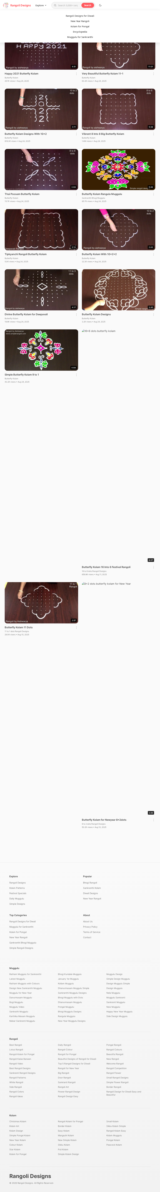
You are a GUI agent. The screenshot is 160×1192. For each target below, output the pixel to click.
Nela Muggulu (113, 993)
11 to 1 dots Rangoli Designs (17, 631)
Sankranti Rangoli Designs (22, 1073)
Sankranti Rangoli (66, 1082)
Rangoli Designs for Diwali (80, 15)
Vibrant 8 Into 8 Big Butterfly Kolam (103, 133)
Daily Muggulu (16, 898)
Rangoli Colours (114, 1049)
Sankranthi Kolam (92, 888)
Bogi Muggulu (16, 1002)
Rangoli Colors (16, 1091)
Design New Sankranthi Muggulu (25, 988)
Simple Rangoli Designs (21, 948)
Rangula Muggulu (66, 1016)
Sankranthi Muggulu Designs (72, 993)
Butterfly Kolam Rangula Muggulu (102, 194)
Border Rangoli (113, 1087)
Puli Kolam (63, 1149)
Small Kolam (112, 1121)
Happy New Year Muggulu (119, 1011)
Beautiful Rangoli (114, 1054)
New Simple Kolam (67, 1140)
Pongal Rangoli (113, 1045)
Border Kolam (64, 1126)
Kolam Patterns (17, 888)
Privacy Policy (90, 926)
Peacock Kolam (114, 1145)
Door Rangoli (64, 1077)
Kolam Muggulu (114, 1135)
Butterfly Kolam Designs (96, 314)
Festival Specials (17, 893)
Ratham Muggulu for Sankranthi (25, 974)
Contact (87, 937)
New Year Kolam (17, 1140)
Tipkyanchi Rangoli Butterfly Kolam (26, 254)
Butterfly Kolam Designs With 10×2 (26, 133)
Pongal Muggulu (66, 1007)
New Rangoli (112, 1059)
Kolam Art (14, 1126)
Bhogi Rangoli (90, 882)
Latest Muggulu (17, 979)
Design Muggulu (114, 988)
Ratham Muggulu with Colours (24, 983)
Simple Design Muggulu (118, 979)
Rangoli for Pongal (67, 1054)
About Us (87, 921)
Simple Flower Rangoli (117, 1082)
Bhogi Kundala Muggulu (70, 974)
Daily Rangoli (64, 1045)
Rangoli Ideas (16, 1096)
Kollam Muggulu (66, 983)
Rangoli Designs (17, 882)
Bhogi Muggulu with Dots (70, 997)
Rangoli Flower (113, 1073)
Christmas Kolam (17, 1121)
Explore (39, 5)
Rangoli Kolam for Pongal (21, 1054)
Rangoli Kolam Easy (116, 1131)
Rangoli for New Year (68, 1068)
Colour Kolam (16, 1145)
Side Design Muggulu (117, 1016)
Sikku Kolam (64, 1145)
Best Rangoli (15, 1045)
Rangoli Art (63, 1087)
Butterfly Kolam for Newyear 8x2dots (104, 819)
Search (87, 5)
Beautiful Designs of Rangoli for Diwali (77, 1059)
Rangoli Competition (116, 1068)
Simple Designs (17, 903)
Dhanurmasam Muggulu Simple (73, 988)
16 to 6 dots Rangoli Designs (94, 571)
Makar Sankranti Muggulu (22, 1021)
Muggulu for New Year (20, 993)
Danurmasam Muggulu (20, 997)
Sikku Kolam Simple (116, 1126)
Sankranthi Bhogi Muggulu (93, 198)
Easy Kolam (64, 1131)
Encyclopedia (80, 31)
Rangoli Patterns (17, 1077)
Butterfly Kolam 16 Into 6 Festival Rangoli (106, 567)
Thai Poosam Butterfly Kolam (22, 194)
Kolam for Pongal (80, 26)
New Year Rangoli (80, 21)
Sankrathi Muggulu (18, 1011)
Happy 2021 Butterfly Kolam (21, 73)
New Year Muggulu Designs (71, 1021)
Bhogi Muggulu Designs (69, 1011)
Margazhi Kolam (66, 1135)
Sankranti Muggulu (115, 1002)
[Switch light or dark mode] (100, 5)
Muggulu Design (114, 974)
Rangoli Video (16, 1063)
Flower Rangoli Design (69, 1091)
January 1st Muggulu (68, 979)
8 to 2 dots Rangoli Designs (93, 824)
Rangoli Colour (65, 1049)
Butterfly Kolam (11, 78)
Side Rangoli (15, 1087)
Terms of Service (91, 932)
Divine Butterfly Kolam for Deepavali (26, 314)
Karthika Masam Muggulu (22, 1016)
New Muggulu (113, 1007)
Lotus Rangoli (16, 1049)
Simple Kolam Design (68, 1154)
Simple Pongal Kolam (19, 1135)
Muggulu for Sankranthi (80, 36)
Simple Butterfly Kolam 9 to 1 (22, 374)
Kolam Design (16, 1131)
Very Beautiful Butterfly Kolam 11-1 (102, 73)
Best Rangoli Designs (19, 1068)
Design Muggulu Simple (118, 983)
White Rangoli (16, 1082)
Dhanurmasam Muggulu (70, 1002)
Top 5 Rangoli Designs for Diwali (74, 1063)
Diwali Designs (90, 893)
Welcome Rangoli (115, 1063)
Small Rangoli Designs (117, 1077)
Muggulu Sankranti (115, 997)
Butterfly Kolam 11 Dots (19, 627)
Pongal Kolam (113, 1140)
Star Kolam (14, 1149)
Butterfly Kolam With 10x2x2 (99, 254)
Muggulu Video (16, 1007)
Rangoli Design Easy (68, 1096)
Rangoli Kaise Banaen (20, 1059)
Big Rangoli (63, 1073)
